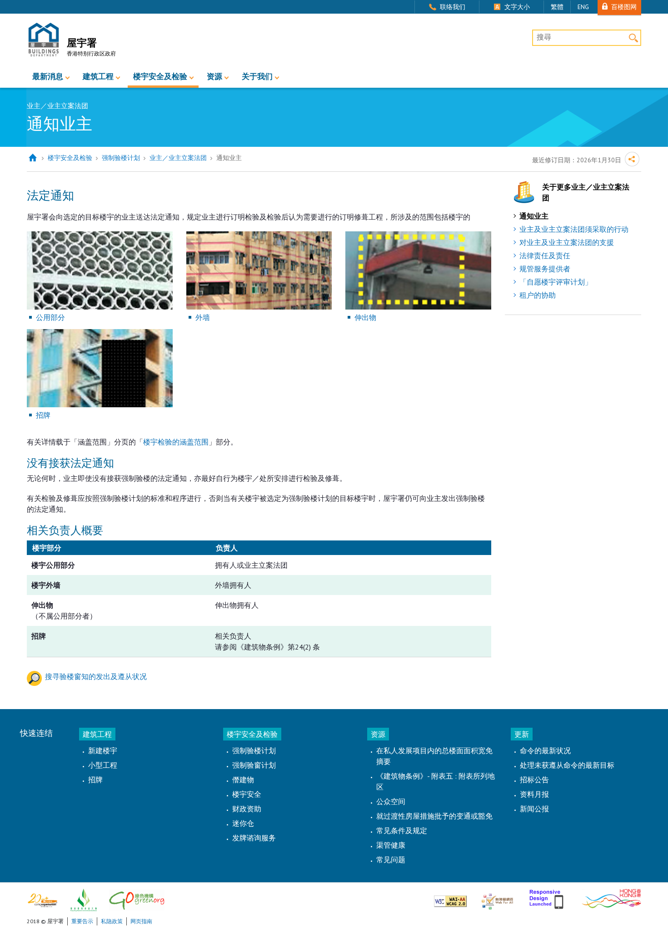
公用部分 (50, 317)
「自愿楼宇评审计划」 (555, 281)
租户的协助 (537, 295)
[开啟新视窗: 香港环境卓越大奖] (83, 899)
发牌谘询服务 (254, 837)
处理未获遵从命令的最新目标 (567, 765)
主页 (32, 158)
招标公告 (534, 779)
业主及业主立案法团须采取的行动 (573, 229)
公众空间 (390, 801)
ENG (583, 7)
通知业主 (533, 215)
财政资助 (246, 808)
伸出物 (365, 317)
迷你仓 (243, 823)
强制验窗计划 (254, 765)
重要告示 (82, 921)
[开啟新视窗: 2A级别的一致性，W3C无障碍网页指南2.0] (450, 897)
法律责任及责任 (544, 255)
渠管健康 (390, 845)
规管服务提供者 (544, 268)
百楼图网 (624, 6)
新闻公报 (534, 808)
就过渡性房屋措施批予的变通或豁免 (434, 815)
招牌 (43, 415)
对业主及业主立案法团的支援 (566, 242)
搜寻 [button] (633, 37)
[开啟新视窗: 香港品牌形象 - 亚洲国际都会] (611, 897)
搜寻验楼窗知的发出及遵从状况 (96, 676)
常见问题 (390, 859)
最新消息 (47, 76)
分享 (632, 159)
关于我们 (257, 76)
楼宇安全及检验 (160, 76)
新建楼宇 (102, 750)
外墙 (202, 317)
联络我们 (452, 7)
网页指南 (141, 921)
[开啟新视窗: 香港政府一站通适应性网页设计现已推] (547, 897)
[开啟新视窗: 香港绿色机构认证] (137, 899)
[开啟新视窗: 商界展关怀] (42, 899)
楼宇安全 (246, 794)
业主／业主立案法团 (178, 158)
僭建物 (243, 779)
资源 (214, 76)
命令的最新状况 (545, 750)
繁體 (557, 7)
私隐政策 (112, 921)
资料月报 (534, 794)
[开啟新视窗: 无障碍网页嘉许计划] (497, 897)
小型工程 (102, 765)
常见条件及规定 (401, 830)
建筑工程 (98, 76)
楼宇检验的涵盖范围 (176, 441)
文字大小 (517, 7)
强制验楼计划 (121, 158)
